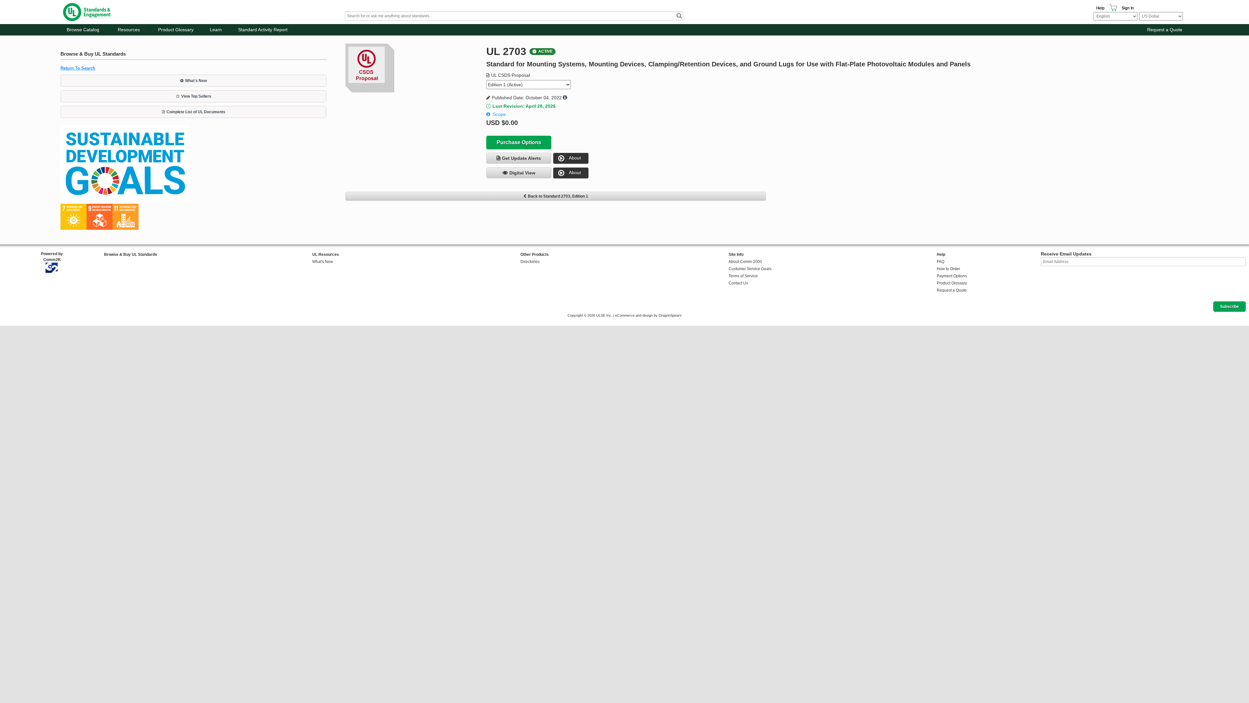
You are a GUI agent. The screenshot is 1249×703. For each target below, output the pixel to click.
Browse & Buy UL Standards (130, 254)
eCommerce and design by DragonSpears (648, 315)
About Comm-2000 (745, 261)
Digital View (522, 172)
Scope (499, 114)
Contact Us (738, 283)
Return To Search (77, 68)
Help (1100, 8)
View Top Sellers (196, 96)
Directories (530, 261)
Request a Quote (1164, 29)
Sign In (1127, 8)
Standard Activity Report (263, 29)
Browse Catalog (83, 29)
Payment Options (952, 276)
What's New (196, 80)
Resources (129, 29)
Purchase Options (519, 142)
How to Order (948, 269)
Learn (216, 29)
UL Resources (325, 254)
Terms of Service (743, 276)
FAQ (940, 261)
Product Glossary (176, 29)
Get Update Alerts (521, 158)
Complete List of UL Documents (196, 112)
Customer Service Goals (750, 269)
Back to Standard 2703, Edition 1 (558, 196)
